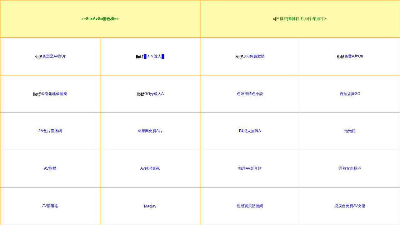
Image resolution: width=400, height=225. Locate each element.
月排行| (306, 19)
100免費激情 (254, 56)
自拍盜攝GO (350, 94)
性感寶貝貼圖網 (250, 206)
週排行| (294, 19)
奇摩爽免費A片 (150, 131)
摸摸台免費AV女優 (349, 206)
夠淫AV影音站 (250, 168)
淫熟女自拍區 (350, 168)
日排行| (282, 19)
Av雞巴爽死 (150, 168)
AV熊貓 (50, 168)
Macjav (150, 206)
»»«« (100, 19)
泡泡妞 (350, 131)
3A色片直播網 (50, 131)
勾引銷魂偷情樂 (54, 94)
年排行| (318, 19)
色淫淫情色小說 (250, 94)
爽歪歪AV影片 (54, 56)
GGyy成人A (154, 94)
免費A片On (353, 56)
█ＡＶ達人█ (154, 56)
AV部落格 (50, 206)
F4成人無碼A (250, 131)
